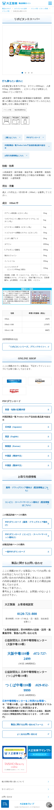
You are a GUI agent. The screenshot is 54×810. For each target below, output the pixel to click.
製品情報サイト (25, 3)
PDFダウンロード (33, 138)
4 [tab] (32, 72)
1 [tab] (22, 72)
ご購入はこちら (11, 138)
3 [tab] (28, 72)
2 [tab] (25, 72)
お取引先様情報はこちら (14, 156)
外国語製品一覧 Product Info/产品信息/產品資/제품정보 (25, 146)
